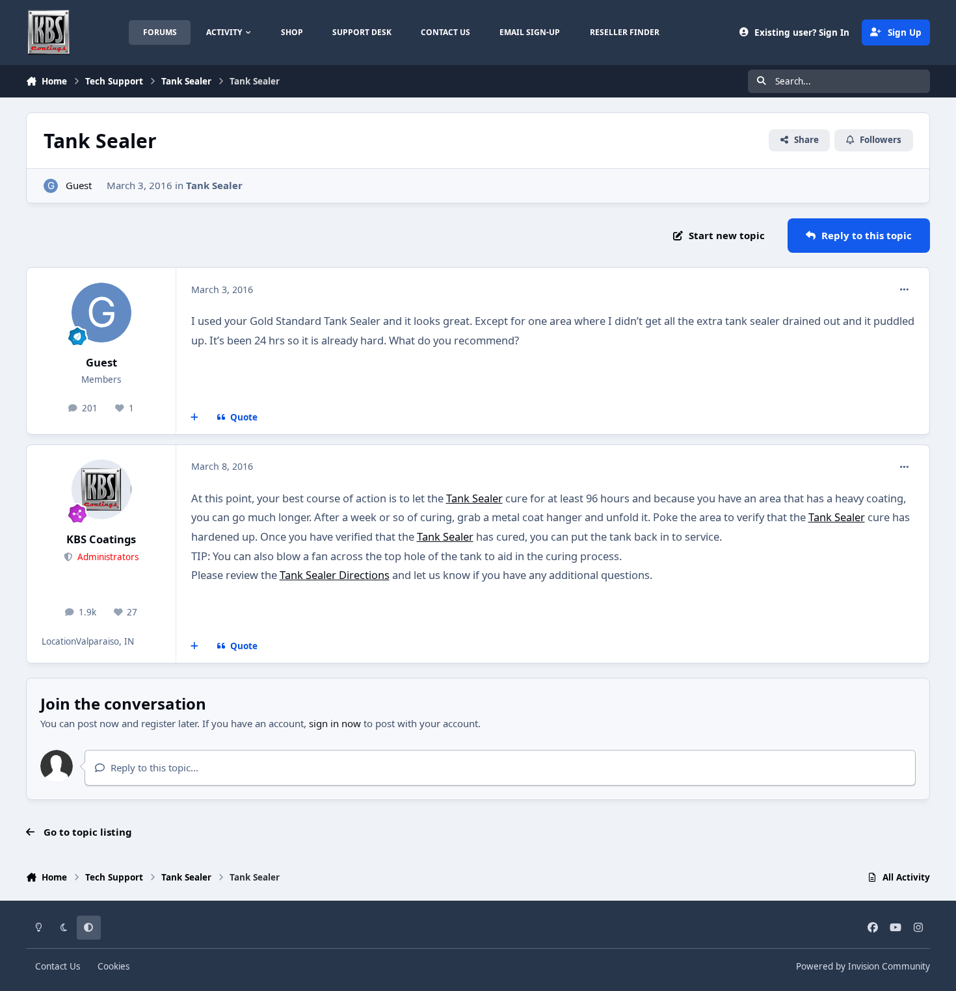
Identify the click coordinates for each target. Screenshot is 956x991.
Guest (79, 185)
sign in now (335, 723)
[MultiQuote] (194, 418)
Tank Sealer (214, 185)
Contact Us (57, 966)
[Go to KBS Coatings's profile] (101, 489)
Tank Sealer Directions (335, 574)
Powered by (863, 966)
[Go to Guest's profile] (51, 186)
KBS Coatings (101, 539)
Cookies (113, 966)
